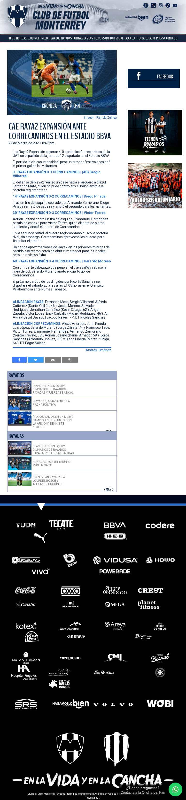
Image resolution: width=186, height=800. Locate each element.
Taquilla (129, 38)
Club (30, 38)
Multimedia (41, 38)
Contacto (172, 38)
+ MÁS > (109, 489)
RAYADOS (55, 38)
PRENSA (160, 38)
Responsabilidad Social (108, 38)
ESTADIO (150, 38)
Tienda (141, 38)
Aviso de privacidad (105, 793)
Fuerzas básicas (83, 38)
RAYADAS (66, 38)
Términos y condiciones (80, 793)
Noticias (21, 38)
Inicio (11, 38)
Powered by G (93, 798)
